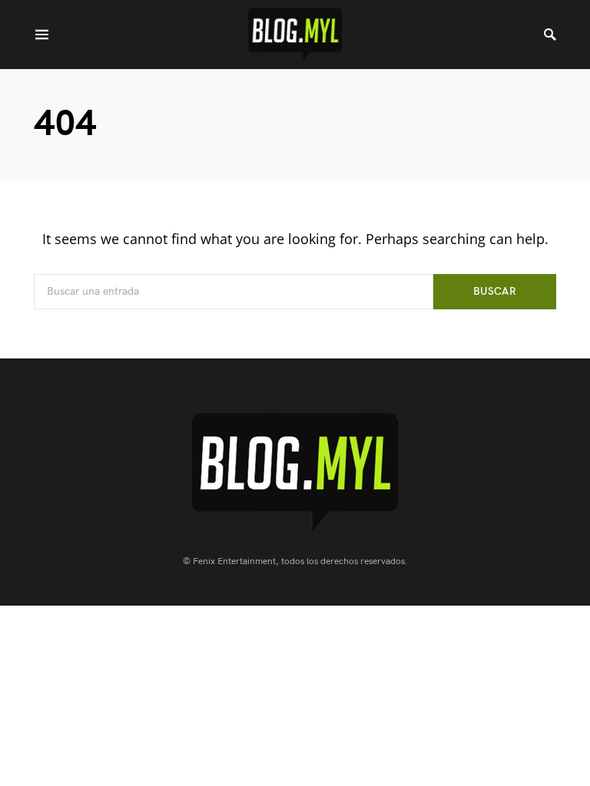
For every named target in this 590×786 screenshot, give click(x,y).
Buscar (494, 291)
